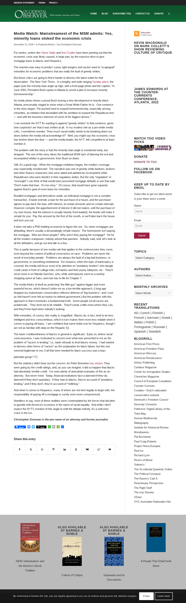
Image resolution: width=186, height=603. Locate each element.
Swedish (155, 331)
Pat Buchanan (142, 436)
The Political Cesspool (147, 473)
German (153, 318)
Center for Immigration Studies (152, 371)
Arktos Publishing (144, 362)
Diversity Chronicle (145, 404)
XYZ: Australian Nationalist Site (152, 501)
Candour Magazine (145, 367)
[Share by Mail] (109, 449)
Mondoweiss (141, 432)
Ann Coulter (68, 52)
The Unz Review (144, 492)
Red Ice (138, 450)
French (139, 318)
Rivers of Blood (143, 460)
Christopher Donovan (71, 44)
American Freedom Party (149, 348)
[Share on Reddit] (98, 449)
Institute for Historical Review (151, 427)
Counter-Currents (144, 385)
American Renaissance (148, 358)
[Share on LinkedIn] (64, 449)
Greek (165, 318)
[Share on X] (31, 449)
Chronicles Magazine (146, 376)
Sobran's (139, 464)
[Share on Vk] (87, 449)
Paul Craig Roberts (145, 441)
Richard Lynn (142, 455)
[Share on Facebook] (19, 449)
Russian (159, 327)
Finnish (157, 313)
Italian (138, 322)
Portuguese (142, 327)
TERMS (41, 3)
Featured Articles (46, 44)
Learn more (163, 596)
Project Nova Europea (147, 446)
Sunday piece (100, 81)
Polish (149, 322)
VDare (138, 497)
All (136, 313)
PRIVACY (53, 3)
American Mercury (145, 353)
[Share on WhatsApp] (42, 449)
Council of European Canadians (152, 381)
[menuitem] (25, 3)
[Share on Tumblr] (76, 449)
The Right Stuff (143, 487)
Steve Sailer (48, 52)
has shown (95, 363)
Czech (145, 313)
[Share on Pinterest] (53, 449)
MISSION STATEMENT (24, 3)
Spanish (140, 331)
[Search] (169, 14)
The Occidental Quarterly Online (153, 469)
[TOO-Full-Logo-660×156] (47, 14)
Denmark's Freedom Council (151, 399)
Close (146, 596)
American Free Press (146, 344)
